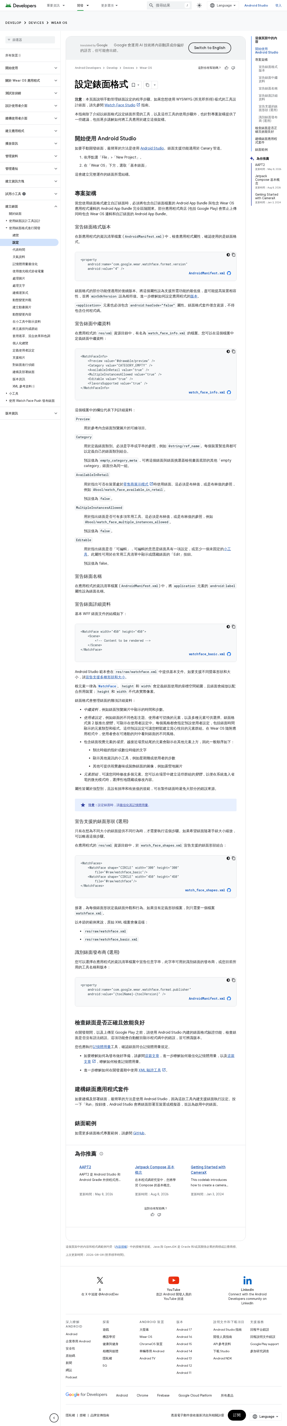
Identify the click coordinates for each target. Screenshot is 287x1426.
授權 (83, 1415)
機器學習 (109, 1337)
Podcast (71, 1377)
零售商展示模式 (135, 484)
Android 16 (184, 1337)
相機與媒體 (110, 1351)
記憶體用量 (102, 1047)
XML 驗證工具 (150, 1070)
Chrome (142, 1395)
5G (105, 1365)
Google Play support (264, 1344)
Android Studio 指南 (227, 1330)
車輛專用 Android (151, 1351)
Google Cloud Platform (195, 1395)
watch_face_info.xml (207, 392)
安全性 (70, 1348)
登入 (278, 5)
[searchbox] (30, 39)
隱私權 (107, 1358)
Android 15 (184, 1344)
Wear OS (59, 23)
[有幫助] (226, 68)
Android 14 (184, 1351)
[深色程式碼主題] (228, 254)
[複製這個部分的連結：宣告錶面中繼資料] (115, 324)
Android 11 (183, 1373)
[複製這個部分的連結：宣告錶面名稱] (106, 576)
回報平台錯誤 (259, 1330)
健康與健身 (110, 1344)
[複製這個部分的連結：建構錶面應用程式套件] (133, 1089)
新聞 (69, 1363)
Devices (36, 23)
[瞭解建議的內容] (101, 1154)
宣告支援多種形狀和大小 (105, 677)
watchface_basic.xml (207, 654)
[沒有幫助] (233, 68)
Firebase (163, 1395)
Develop (13, 23)
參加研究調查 (259, 1351)
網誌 (69, 1370)
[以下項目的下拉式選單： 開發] (90, 5)
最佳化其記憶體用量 (134, 805)
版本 (194, 296)
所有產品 (227, 1395)
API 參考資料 (222, 1344)
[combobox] (169, 5)
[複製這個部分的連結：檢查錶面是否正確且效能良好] (149, 1023)
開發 (80, 5)
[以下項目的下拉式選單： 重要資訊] (66, 5)
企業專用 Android (78, 1341)
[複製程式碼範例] (233, 254)
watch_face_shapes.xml (205, 890)
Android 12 (184, 1365)
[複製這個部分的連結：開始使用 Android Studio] (140, 139)
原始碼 (70, 1356)
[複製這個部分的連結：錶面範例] (100, 1123)
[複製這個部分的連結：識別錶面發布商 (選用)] (123, 952)
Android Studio (256, 5)
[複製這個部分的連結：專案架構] (100, 194)
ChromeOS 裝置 (151, 1344)
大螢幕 (144, 1330)
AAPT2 (85, 1167)
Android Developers (88, 68)
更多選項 (107, 5)
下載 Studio (221, 1351)
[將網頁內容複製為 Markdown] (148, 85)
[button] (26, 68)
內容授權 (121, 1247)
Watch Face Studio (119, 105)
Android (71, 1334)
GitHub (138, 1133)
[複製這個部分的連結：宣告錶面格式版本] (115, 227)
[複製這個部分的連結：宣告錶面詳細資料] (115, 604)
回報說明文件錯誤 (262, 1337)
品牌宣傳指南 (99, 1415)
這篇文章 (152, 1056)
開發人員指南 (222, 1337)
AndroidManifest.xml (207, 273)
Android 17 (184, 1330)
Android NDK (222, 1358)
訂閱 (237, 1415)
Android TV (147, 1358)
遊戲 (106, 1330)
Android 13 (184, 1358)
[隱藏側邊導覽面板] (54, 1417)
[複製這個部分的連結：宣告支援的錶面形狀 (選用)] (132, 822)
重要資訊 (53, 5)
